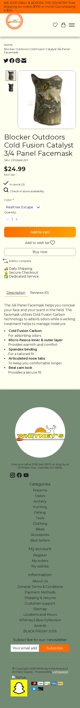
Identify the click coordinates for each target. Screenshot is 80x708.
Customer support (40, 603)
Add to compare (20, 261)
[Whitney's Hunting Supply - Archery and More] (14, 21)
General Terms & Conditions (40, 587)
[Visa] (40, 684)
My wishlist (40, 566)
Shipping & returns (40, 598)
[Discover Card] (47, 684)
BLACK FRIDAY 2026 (40, 631)
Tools (40, 518)
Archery (40, 501)
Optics (40, 496)
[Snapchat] (19, 695)
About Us (40, 581)
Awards (40, 626)
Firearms (40, 490)
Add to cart (40, 232)
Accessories (40, 535)
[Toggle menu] (72, 25)
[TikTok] (19, 678)
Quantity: (10, 212)
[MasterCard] (34, 684)
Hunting (40, 507)
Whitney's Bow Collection (40, 620)
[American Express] (53, 684)
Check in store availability (27, 191)
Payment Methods (40, 592)
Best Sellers (40, 540)
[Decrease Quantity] (8, 219)
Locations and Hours (40, 615)
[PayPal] (60, 684)
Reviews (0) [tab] (39, 293)
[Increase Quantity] (16, 219)
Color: (9, 200)
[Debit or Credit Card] (40, 689)
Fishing (40, 513)
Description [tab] (16, 293)
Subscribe (54, 648)
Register (40, 555)
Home (8, 44)
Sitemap (40, 609)
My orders (40, 561)
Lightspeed (60, 671)
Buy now (40, 252)
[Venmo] (34, 689)
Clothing (40, 524)
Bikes (40, 529)
